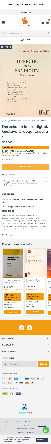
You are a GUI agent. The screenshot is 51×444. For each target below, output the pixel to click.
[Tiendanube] (25, 432)
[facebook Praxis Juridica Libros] (29, 327)
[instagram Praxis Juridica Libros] (21, 327)
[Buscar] (48, 33)
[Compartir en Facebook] (6, 234)
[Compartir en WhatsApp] (3, 234)
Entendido (41, 439)
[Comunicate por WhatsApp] (46, 430)
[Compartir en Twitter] (11, 234)
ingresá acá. (42, 426)
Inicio (4, 120)
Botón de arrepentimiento (26, 429)
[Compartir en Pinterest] (15, 234)
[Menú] (4, 22)
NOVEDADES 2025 (14, 120)
